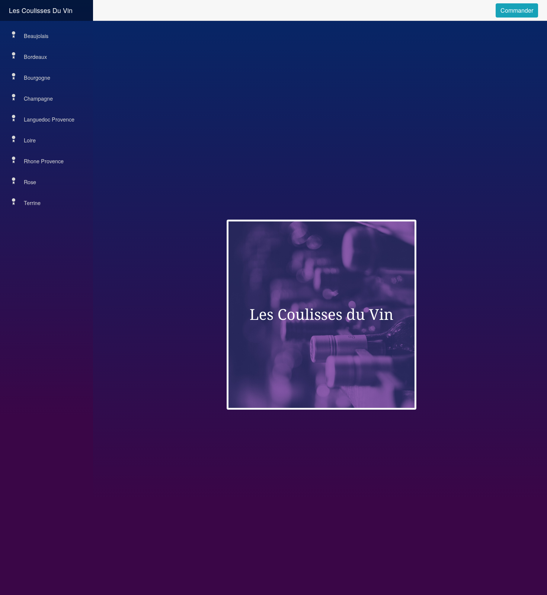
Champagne (38, 98)
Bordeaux (35, 56)
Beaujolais (36, 36)
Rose (30, 182)
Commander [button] (516, 10)
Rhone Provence (44, 161)
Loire (30, 140)
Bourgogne (37, 77)
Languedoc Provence (49, 119)
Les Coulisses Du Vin (41, 10)
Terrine (32, 203)
